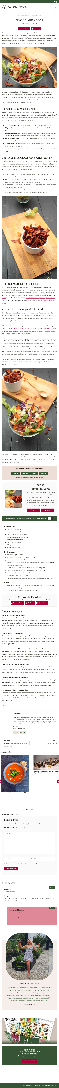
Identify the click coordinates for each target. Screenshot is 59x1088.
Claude (34, 473)
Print (34, 510)
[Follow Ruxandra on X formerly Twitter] (17, 732)
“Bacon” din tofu (52, 742)
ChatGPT (16, 473)
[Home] (18, 15)
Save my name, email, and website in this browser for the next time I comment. (29, 864)
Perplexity (43, 473)
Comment (8, 833)
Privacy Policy (38, 1085)
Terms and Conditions (48, 1085)
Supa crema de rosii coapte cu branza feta (14, 793)
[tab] (26, 809)
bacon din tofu (35, 328)
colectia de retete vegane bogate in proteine (40, 298)
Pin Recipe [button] (31, 603)
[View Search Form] (3, 2)
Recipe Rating (9, 827)
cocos (5, 705)
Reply (52, 887)
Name (7, 859)
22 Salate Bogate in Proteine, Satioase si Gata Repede (14, 743)
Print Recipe (37, 29)
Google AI (25, 473)
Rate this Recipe (18, 603)
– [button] (47, 518)
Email (33, 859)
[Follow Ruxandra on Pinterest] (24, 732)
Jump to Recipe (25, 29)
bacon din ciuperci (23, 328)
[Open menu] (55, 7)
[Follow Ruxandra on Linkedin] (21, 732)
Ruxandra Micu (15, 910)
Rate (48, 510)
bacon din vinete (11, 328)
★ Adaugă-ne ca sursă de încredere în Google (29, 477)
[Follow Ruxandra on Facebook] (14, 732)
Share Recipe (43, 603)
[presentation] (15, 773)
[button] (37, 485)
